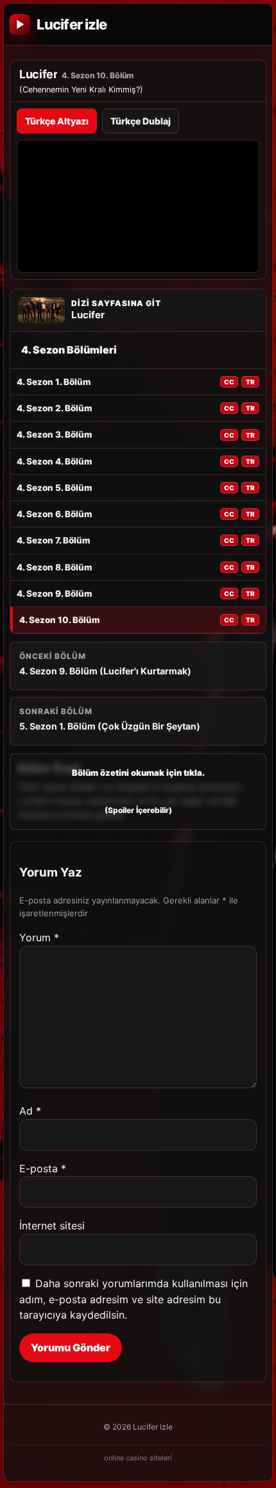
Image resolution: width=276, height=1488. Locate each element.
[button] (138, 791)
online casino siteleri (138, 1457)
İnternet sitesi (52, 1225)
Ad (30, 1110)
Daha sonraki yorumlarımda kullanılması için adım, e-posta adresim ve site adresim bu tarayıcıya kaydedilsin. (133, 1299)
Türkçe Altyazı (57, 120)
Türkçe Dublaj (140, 120)
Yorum (39, 937)
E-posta (42, 1168)
